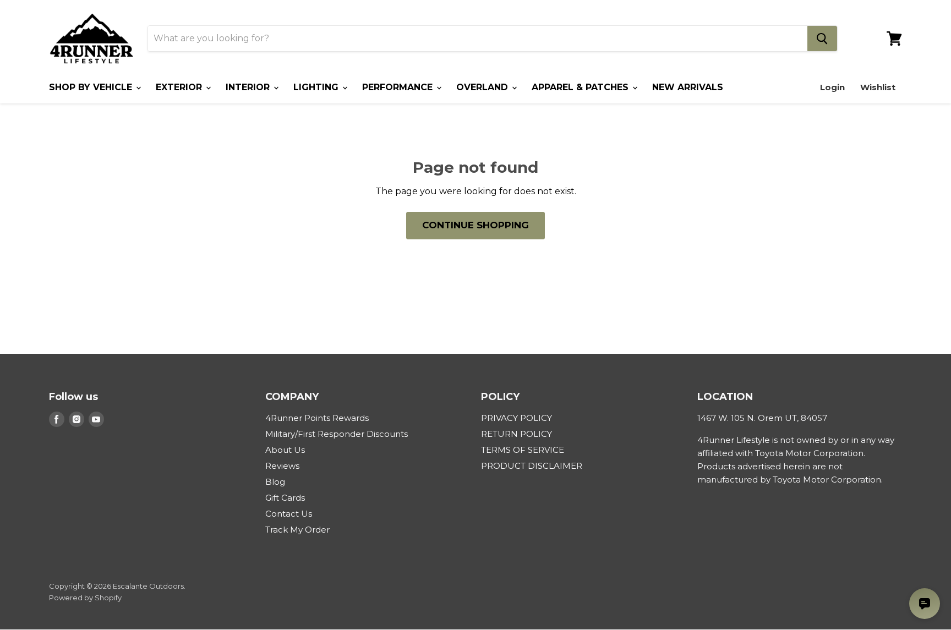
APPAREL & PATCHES (581, 87)
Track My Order (297, 529)
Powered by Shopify (85, 597)
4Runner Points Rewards (317, 418)
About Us (285, 450)
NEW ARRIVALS (687, 87)
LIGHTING (317, 87)
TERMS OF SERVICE (522, 450)
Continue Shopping (475, 225)
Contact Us (288, 513)
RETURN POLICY (516, 434)
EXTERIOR (180, 87)
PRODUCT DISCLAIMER (531, 466)
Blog (275, 481)
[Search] (822, 38)
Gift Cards (285, 497)
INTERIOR (249, 87)
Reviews (282, 466)
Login (832, 87)
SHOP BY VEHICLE (92, 87)
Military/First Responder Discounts (336, 434)
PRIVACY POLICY (516, 418)
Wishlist (877, 87)
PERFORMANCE (398, 87)
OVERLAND (483, 87)
